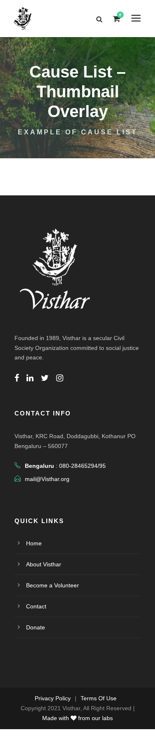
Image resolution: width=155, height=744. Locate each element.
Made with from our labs (77, 718)
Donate (35, 627)
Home (34, 543)
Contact (36, 606)
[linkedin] (29, 378)
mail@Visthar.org (47, 479)
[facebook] (16, 378)
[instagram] (59, 378)
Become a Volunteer (52, 585)
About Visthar (43, 564)
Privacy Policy (53, 698)
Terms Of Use (99, 698)
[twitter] (45, 378)
